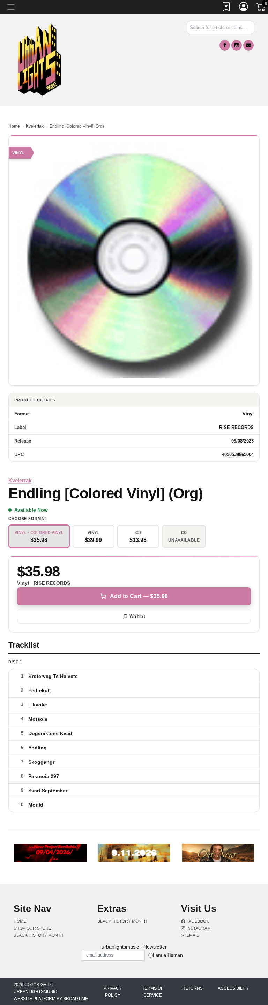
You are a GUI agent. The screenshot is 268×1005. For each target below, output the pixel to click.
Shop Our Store (32, 928)
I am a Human (168, 955)
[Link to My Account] (244, 8)
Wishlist (137, 616)
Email (192, 935)
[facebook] (225, 45)
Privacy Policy (113, 992)
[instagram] (237, 45)
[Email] (248, 45)
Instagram (198, 928)
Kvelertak (35, 126)
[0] (261, 8)
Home (14, 126)
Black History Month (39, 935)
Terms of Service (152, 992)
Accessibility (233, 988)
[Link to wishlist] (226, 8)
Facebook (197, 921)
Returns (192, 988)
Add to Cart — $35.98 (139, 596)
